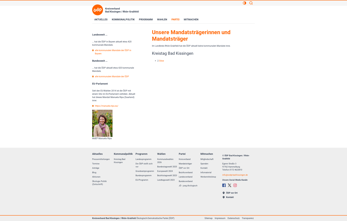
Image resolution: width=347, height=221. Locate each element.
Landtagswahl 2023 (166, 180)
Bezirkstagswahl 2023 (167, 175)
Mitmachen (191, 19)
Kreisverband (184, 159)
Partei (175, 19)
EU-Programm (142, 180)
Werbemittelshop (208, 177)
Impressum (220, 218)
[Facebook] (224, 185)
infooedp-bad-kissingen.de (235, 175)
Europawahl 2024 (165, 171)
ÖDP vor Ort (184, 168)
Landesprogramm (143, 159)
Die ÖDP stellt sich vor (144, 165)
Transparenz (248, 218)
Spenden (204, 163)
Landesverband (185, 177)
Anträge (95, 168)
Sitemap (209, 218)
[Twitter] (229, 185)
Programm (146, 19)
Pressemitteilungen (101, 159)
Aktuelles (100, 19)
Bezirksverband (185, 172)
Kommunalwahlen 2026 (165, 161)
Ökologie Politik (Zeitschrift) (99, 183)
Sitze (161, 60)
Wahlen (162, 19)
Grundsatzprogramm (145, 171)
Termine (95, 163)
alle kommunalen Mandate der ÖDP (112, 76)
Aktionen (96, 177)
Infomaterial (205, 172)
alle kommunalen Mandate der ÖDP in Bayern (113, 52)
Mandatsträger (185, 163)
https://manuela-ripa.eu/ (106, 106)
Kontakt (204, 168)
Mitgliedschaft (206, 159)
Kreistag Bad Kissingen (119, 161)
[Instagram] (235, 185)
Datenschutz (234, 218)
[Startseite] (97, 9)
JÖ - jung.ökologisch (188, 185)
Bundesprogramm (144, 175)
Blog (94, 172)
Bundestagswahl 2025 (167, 166)
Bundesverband (185, 181)
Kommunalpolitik (123, 19)
